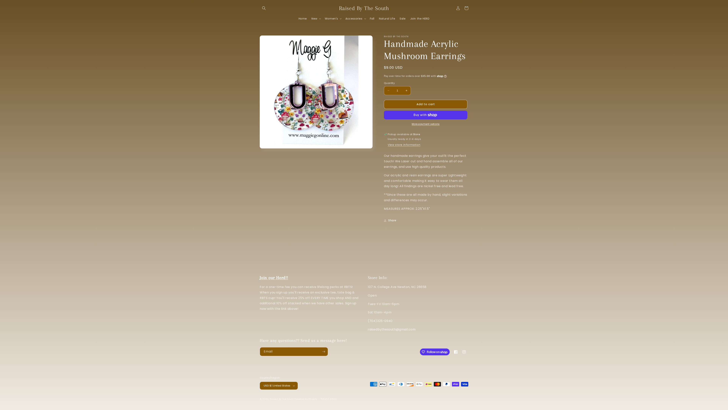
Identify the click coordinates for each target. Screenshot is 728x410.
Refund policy (329, 398)
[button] (264, 8)
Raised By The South (282, 399)
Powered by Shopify (305, 399)
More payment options (426, 124)
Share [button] (392, 220)
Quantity (389, 83)
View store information (404, 145)
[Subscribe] (323, 351)
